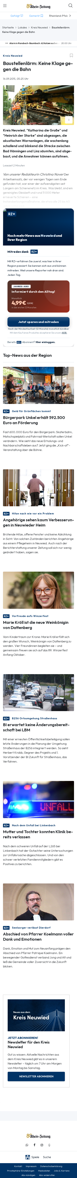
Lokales (22, 27)
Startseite (8, 27)
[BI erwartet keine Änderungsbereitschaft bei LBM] (38, 692)
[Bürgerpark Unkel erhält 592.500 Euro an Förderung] (38, 385)
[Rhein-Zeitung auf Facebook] (34, 1145)
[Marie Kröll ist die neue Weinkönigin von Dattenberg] (38, 590)
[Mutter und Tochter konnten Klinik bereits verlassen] (38, 799)
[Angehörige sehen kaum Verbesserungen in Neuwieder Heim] (38, 487)
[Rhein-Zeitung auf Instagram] (42, 1145)
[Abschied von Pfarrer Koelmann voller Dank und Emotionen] (38, 902)
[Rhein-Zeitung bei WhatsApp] (27, 1145)
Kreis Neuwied (39, 27)
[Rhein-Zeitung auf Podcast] (49, 1145)
